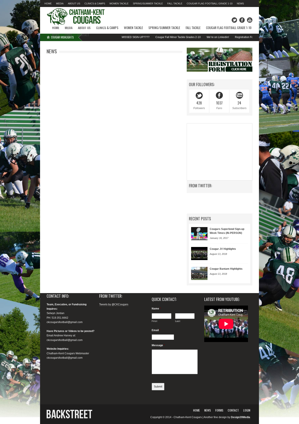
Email (156, 330)
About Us (74, 3)
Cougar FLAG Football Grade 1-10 (209, 3)
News (240, 3)
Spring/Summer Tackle (148, 3)
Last (177, 321)
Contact (83, 34)
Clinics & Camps (94, 3)
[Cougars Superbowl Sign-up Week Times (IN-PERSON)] (199, 233)
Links (68, 34)
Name (156, 308)
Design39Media (240, 417)
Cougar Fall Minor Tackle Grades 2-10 (163, 37)
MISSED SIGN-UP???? (121, 37)
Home (48, 3)
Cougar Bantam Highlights (226, 268)
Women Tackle (118, 3)
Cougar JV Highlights (223, 248)
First (154, 321)
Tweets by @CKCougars (113, 304)
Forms (219, 410)
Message (158, 345)
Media (59, 3)
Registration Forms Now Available (241, 37)
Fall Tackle (174, 3)
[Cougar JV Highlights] (199, 253)
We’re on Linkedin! (203, 37)
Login (246, 410)
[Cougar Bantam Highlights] (199, 273)
